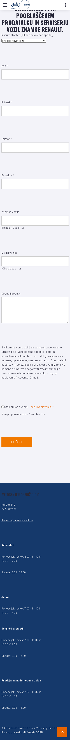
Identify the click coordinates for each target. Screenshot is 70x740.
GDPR (39, 732)
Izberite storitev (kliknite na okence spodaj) (27, 35)
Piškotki (29, 732)
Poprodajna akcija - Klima (17, 520)
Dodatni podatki (11, 293)
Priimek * (7, 102)
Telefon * (7, 139)
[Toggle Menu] (5, 5)
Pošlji (16, 442)
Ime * (4, 65)
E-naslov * (7, 175)
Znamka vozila (10, 212)
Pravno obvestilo (11, 732)
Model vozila (9, 252)
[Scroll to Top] (62, 732)
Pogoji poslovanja (40, 407)
